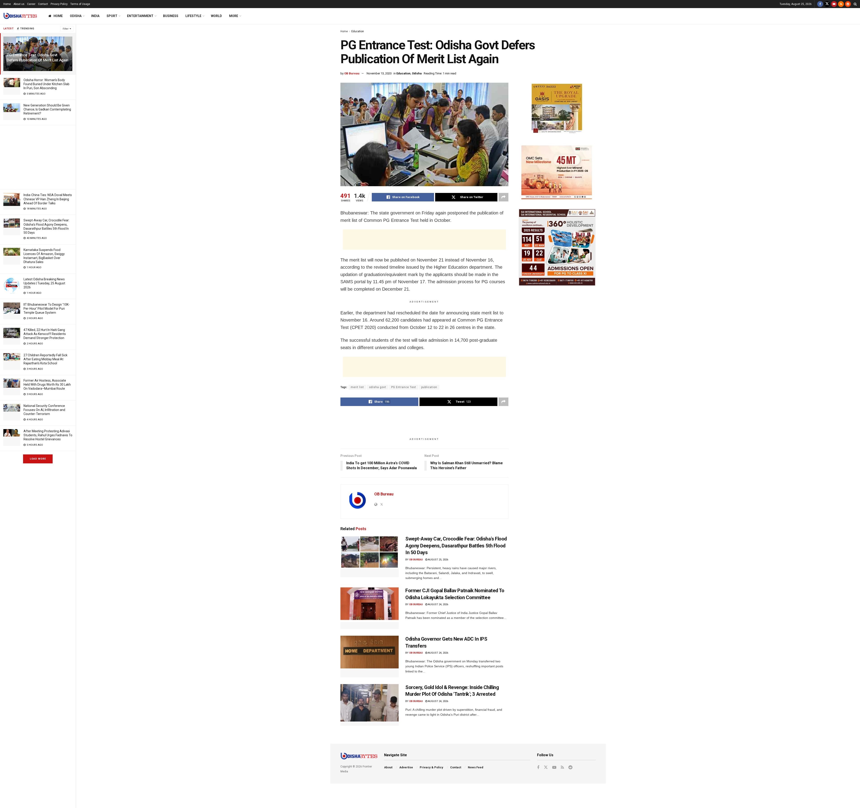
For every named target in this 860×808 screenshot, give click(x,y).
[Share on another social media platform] (503, 197)
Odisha (76, 16)
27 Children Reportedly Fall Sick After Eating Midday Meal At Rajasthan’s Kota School (45, 359)
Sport (112, 16)
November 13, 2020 (379, 73)
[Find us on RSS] (841, 4)
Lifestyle (193, 16)
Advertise (406, 767)
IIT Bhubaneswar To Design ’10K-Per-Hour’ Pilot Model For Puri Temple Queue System (47, 308)
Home (7, 4)
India (95, 16)
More (233, 16)
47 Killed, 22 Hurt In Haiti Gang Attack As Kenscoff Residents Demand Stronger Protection (45, 334)
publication (429, 387)
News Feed (475, 767)
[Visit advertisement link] (557, 109)
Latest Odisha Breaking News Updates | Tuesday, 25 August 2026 (44, 283)
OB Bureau (351, 73)
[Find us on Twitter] (827, 4)
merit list (357, 387)
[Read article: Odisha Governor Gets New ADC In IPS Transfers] (369, 656)
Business (170, 16)
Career (31, 4)
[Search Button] (855, 4)
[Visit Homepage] (20, 16)
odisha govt (377, 387)
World (216, 16)
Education (357, 31)
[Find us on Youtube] (834, 4)
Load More (38, 458)
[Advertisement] (37, 157)
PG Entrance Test (403, 387)
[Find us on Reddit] (848, 4)
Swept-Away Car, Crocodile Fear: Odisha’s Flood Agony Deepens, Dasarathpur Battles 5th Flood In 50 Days (456, 545)
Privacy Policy (59, 4)
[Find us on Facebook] (820, 4)
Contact (43, 4)
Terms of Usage (80, 4)
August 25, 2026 (437, 559)
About (388, 767)
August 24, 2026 (437, 604)
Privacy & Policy (431, 767)
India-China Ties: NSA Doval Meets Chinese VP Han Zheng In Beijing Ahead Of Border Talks (48, 199)
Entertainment (140, 16)
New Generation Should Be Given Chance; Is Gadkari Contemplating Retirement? (47, 109)
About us (18, 4)
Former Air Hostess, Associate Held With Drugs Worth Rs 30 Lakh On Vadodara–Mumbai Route (47, 384)
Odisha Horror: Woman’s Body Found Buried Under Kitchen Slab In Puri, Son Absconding (46, 84)
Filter (66, 28)
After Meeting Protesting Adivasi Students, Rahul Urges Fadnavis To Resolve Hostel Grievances (48, 435)
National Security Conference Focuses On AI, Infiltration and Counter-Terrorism (44, 410)
